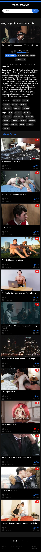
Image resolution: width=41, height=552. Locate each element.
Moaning (23, 120)
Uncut (22, 124)
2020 (10, 113)
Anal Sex (26, 108)
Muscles (23, 104)
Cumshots (29, 117)
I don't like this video (15, 51)
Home (15, 541)
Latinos (15, 104)
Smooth (14, 124)
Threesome (7, 108)
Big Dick (25, 100)
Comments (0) (21, 59)
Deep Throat (18, 117)
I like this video (12, 51)
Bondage (6, 104)
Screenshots (23, 55)
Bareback (16, 100)
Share (32, 55)
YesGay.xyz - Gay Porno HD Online (18, 547)
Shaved (6, 124)
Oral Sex (17, 108)
